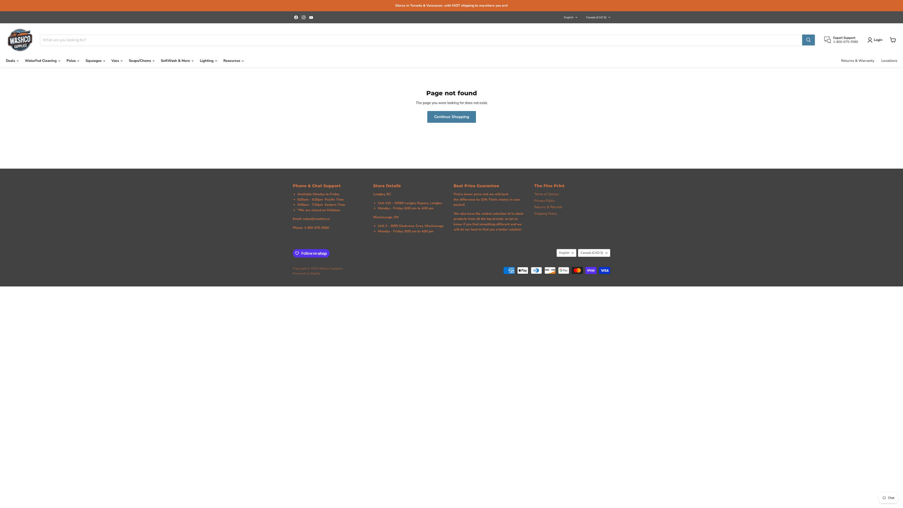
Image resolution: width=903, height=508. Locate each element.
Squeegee (94, 60)
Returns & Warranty (857, 60)
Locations (889, 60)
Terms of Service (546, 194)
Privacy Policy (544, 200)
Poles (72, 60)
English (569, 17)
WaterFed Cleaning (41, 60)
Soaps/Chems (140, 60)
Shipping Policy (545, 213)
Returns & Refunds (548, 207)
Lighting (207, 60)
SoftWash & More (176, 60)
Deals (11, 60)
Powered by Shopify (307, 273)
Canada (596, 17)
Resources (232, 60)
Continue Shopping (451, 116)
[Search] (808, 40)
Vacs (115, 60)
